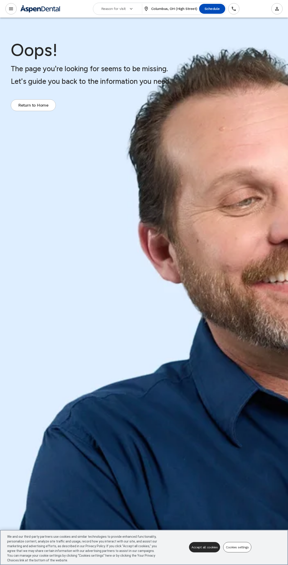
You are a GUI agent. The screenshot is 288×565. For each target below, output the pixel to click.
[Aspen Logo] (40, 8)
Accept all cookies (204, 547)
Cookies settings (237, 547)
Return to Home (33, 105)
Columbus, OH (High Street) (170, 8)
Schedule (212, 9)
